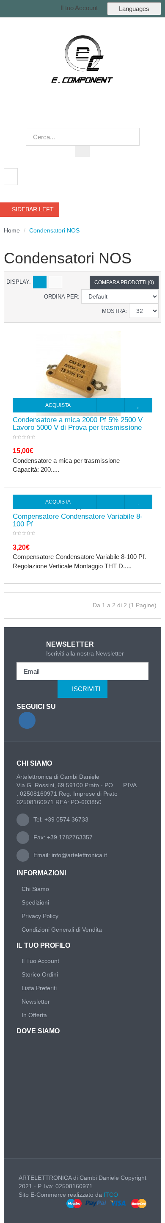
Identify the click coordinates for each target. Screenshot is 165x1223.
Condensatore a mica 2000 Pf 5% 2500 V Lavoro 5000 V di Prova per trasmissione (78, 424)
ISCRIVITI (86, 688)
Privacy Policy (40, 916)
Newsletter (36, 1001)
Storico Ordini (40, 974)
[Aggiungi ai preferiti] (138, 405)
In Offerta (34, 1015)
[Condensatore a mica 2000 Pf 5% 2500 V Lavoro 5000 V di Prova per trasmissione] (78, 373)
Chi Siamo (35, 888)
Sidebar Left (32, 209)
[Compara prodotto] (110, 405)
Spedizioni (35, 902)
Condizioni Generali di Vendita (62, 929)
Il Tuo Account (40, 960)
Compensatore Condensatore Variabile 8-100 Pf (78, 520)
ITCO (111, 1194)
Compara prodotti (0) (124, 282)
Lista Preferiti (39, 988)
